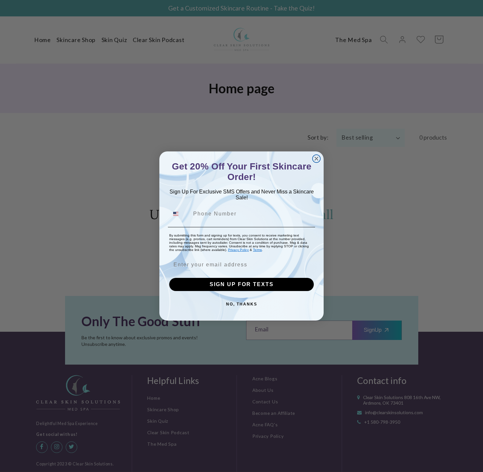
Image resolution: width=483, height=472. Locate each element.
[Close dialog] (316, 159)
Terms (257, 250)
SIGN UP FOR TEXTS (242, 284)
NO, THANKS (241, 304)
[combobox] (180, 214)
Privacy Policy (238, 250)
